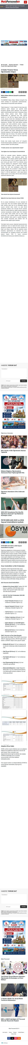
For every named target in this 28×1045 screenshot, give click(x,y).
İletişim (15, 1032)
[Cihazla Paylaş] (12, 92)
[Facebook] (2, 92)
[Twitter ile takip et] (12, 1038)
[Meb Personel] (10, 2)
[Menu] (25, 2)
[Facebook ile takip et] (9, 1038)
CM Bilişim (5, 1043)
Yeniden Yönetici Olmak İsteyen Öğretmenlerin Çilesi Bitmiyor (16, 6)
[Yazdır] (19, 92)
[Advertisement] (14, 24)
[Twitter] (4, 92)
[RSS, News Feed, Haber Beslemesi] (19, 1038)
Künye (10, 1032)
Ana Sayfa (5, 64)
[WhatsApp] (10, 92)
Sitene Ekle (13, 1034)
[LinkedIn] (8, 92)
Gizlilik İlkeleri (21, 1032)
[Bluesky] (6, 92)
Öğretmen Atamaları (13, 64)
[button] (21, 92)
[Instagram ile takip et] (15, 1038)
